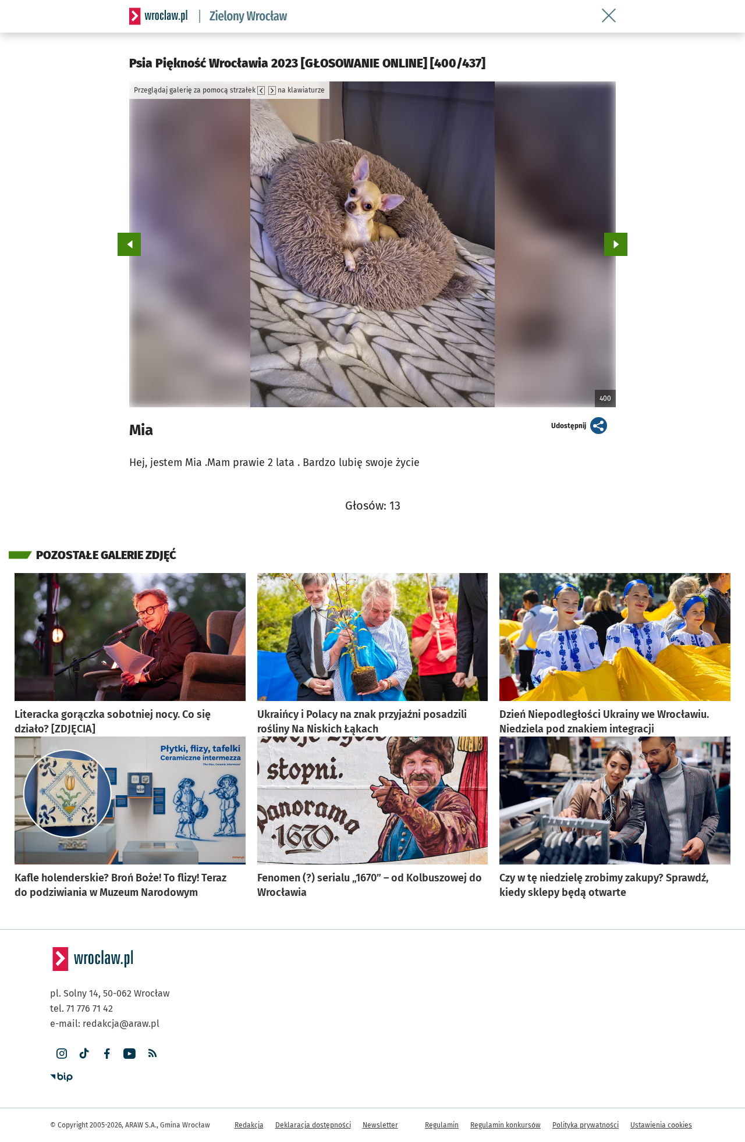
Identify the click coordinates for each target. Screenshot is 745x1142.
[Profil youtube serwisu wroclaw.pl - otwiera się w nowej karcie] (129, 1054)
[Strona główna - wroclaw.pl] (158, 16)
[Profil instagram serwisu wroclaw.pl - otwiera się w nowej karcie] (61, 1054)
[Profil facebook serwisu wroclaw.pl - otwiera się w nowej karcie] (107, 1054)
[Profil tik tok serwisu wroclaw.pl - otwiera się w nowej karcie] (84, 1054)
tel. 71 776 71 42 (81, 1008)
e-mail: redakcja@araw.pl (104, 1023)
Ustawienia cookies (661, 1125)
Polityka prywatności (585, 1125)
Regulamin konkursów (505, 1125)
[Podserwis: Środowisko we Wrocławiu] (243, 16)
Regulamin (442, 1125)
